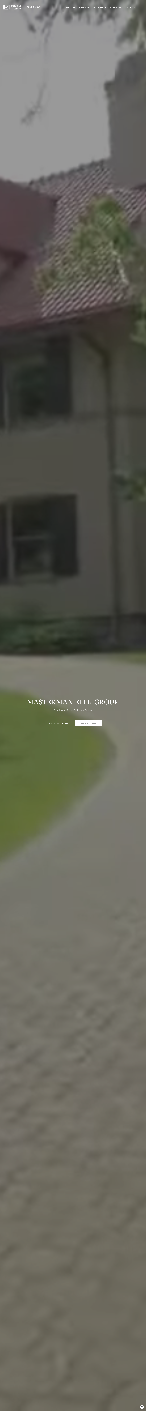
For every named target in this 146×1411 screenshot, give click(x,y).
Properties (70, 7)
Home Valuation (89, 723)
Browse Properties (58, 723)
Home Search (84, 7)
